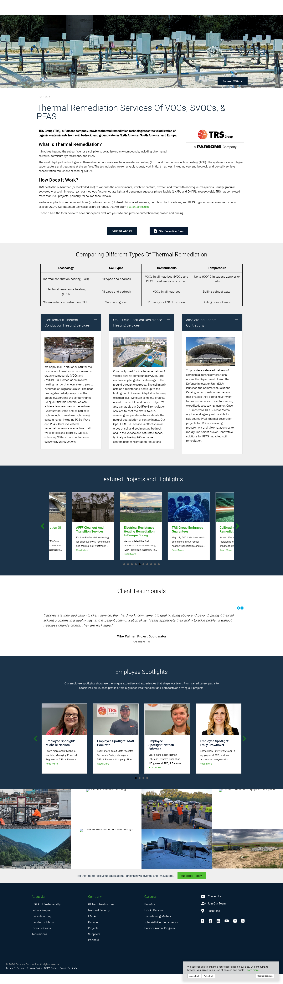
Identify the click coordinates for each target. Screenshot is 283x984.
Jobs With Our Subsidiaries (161, 932)
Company (94, 906)
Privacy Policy (34, 978)
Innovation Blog (41, 926)
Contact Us (215, 906)
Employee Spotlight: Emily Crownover (214, 753)
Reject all (208, 976)
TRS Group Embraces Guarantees (129, 529)
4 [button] (147, 788)
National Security (99, 920)
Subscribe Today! (192, 886)
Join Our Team (216, 913)
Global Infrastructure (101, 914)
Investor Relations (43, 932)
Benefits (149, 914)
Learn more (252, 970)
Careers (150, 906)
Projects (93, 938)
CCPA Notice (51, 978)
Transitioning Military (157, 926)
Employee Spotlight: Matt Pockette (115, 753)
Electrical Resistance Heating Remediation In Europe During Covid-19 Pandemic (81, 533)
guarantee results (138, 207)
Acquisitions (39, 944)
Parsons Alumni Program (159, 938)
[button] (95, 320)
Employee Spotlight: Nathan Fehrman (161, 755)
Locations (213, 921)
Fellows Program (42, 920)
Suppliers (94, 944)
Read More (72, 554)
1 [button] (136, 788)
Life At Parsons (153, 920)
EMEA (92, 926)
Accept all (194, 976)
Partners (93, 950)
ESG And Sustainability (46, 914)
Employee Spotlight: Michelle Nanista (60, 753)
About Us (38, 906)
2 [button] (140, 788)
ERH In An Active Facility (221, 529)
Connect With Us (232, 81)
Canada (93, 932)
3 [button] (143, 788)
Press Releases (41, 938)
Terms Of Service (15, 978)
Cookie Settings (68, 978)
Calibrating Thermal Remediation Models (177, 529)
